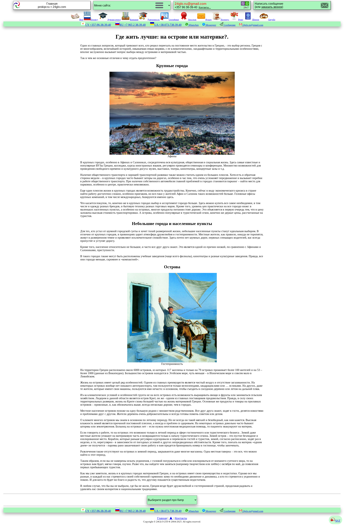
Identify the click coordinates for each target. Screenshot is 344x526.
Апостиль (192, 19)
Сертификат (174, 19)
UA (167, 24)
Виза (81, 19)
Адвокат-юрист (114, 19)
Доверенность (153, 19)
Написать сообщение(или (269, 5)
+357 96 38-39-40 (193, 5)
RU (133, 24)
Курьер (209, 19)
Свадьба (271, 19)
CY (98, 24)
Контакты (181, 518)
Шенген (255, 19)
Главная (162, 518)
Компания (134, 19)
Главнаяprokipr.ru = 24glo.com (52, 5)
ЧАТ (337, 520)
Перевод (94, 19)
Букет (240, 19)
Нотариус (225, 19)
